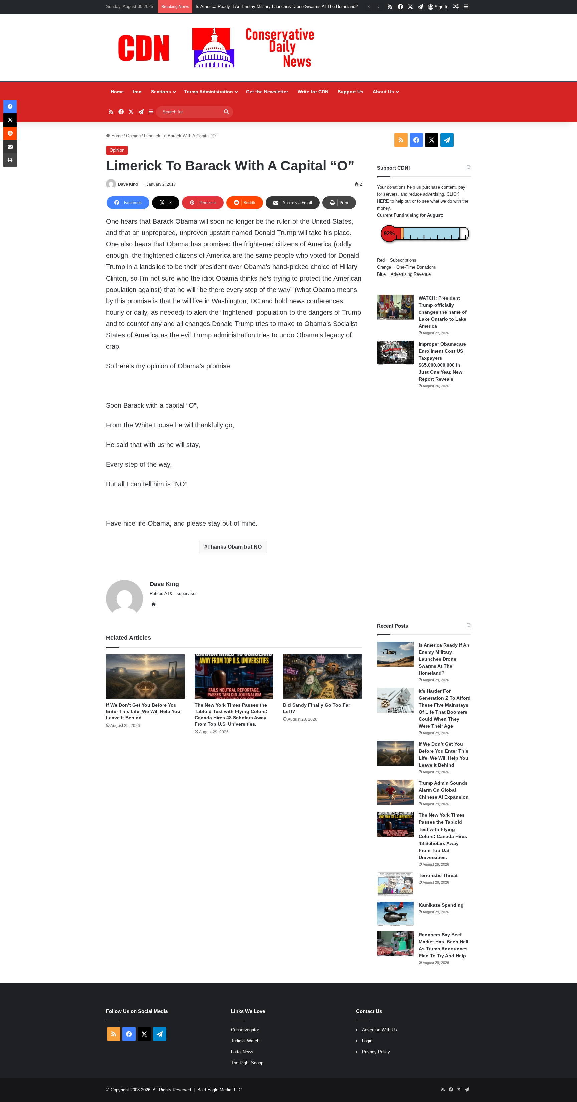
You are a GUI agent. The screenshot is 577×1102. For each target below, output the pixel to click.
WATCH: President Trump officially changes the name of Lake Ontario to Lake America (443, 312)
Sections (161, 91)
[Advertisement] (424, 506)
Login (367, 1040)
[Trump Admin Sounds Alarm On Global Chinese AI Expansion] (395, 792)
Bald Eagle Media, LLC (219, 1089)
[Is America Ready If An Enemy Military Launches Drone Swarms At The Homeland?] (395, 654)
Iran (137, 91)
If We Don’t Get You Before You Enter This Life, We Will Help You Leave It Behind (143, 711)
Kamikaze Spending (441, 905)
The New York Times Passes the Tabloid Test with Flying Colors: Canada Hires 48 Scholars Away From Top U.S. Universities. (443, 836)
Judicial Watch (245, 1040)
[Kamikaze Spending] (395, 914)
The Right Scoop (247, 1062)
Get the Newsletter (267, 91)
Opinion (133, 135)
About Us (383, 91)
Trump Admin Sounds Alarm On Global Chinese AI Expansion (444, 790)
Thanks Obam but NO (234, 547)
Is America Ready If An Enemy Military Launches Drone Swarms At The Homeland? (277, 6)
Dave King (128, 184)
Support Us (350, 91)
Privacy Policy (376, 1051)
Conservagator (245, 1029)
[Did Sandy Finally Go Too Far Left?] (322, 676)
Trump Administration (208, 91)
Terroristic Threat (438, 875)
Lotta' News (242, 1051)
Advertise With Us (379, 1029)
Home (117, 91)
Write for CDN (313, 91)
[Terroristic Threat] (395, 884)
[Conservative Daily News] (219, 48)
